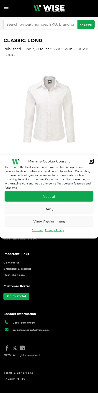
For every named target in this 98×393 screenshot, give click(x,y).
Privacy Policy (54, 230)
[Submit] (86, 24)
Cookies (37, 230)
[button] (91, 161)
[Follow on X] (14, 348)
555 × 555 (59, 49)
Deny (49, 209)
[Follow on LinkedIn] (22, 348)
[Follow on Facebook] (7, 348)
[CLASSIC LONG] (49, 109)
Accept (49, 196)
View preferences (49, 221)
